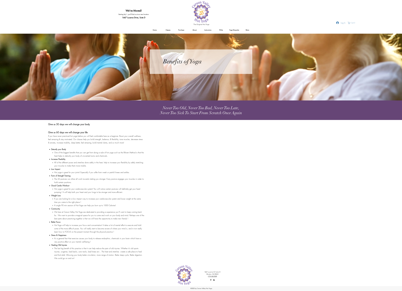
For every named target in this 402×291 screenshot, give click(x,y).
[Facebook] (211, 280)
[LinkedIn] (214, 280)
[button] (352, 23)
